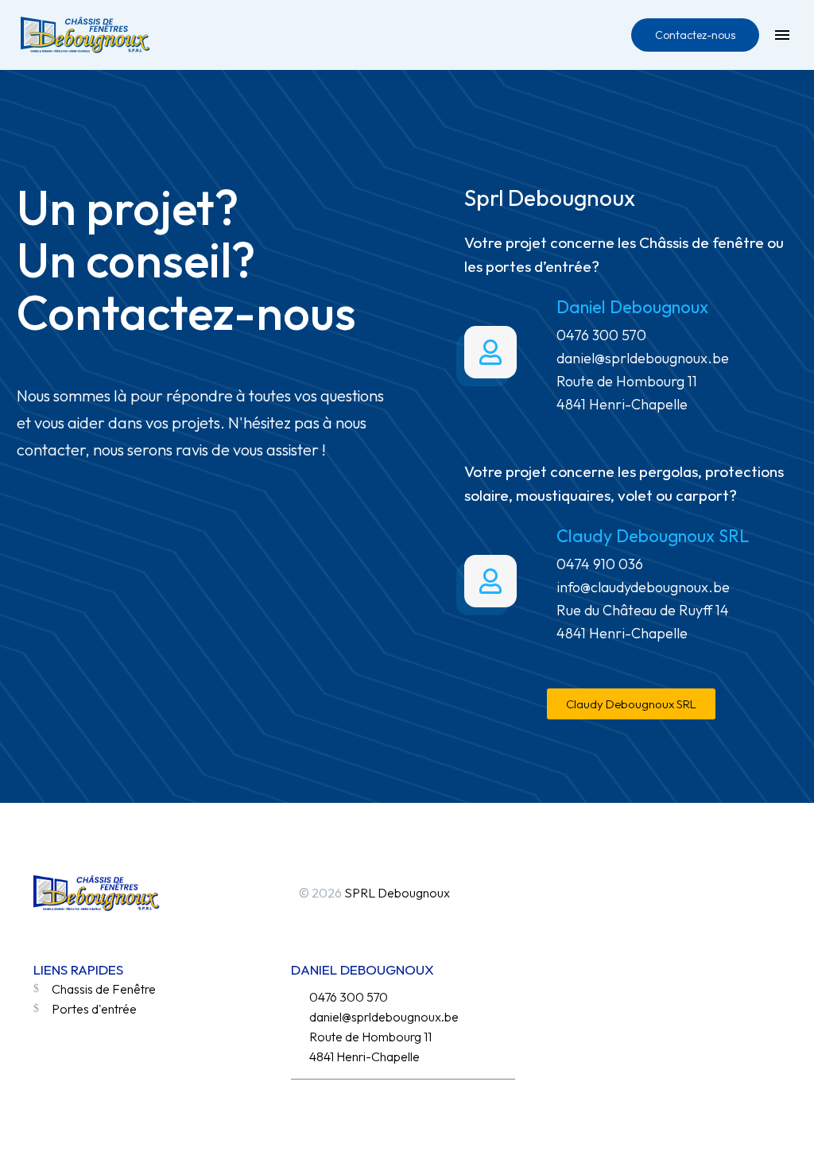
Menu (782, 35)
